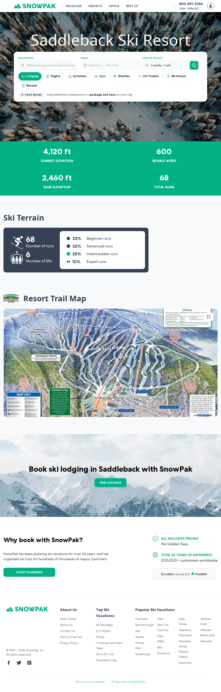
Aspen (139, 637)
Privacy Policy (69, 643)
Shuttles (124, 76)
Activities (80, 76)
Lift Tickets (151, 76)
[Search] (194, 65)
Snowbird (163, 653)
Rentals (31, 85)
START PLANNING (29, 572)
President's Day (106, 660)
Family (100, 637)
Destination (26, 57)
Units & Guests (153, 57)
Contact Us (67, 631)
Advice (114, 6)
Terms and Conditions (90, 682)
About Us (66, 625)
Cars (102, 76)
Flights (55, 76)
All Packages (104, 625)
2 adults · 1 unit (160, 65)
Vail (137, 631)
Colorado (141, 619)
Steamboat (142, 654)
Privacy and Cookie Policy (129, 682)
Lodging (32, 76)
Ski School (178, 76)
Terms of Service (71, 637)
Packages (74, 6)
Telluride (206, 641)
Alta (159, 647)
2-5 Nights (103, 631)
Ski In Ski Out (105, 654)
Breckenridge (144, 625)
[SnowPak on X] (19, 662)
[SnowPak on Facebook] (8, 662)
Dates (84, 57)
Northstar (185, 663)
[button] (110, 363)
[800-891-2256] (173, 6)
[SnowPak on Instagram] (29, 662)
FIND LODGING (110, 483)
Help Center (68, 619)
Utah (160, 619)
